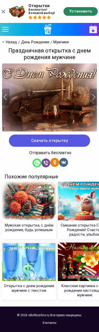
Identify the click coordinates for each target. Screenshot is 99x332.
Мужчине (61, 42)
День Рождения (35, 42)
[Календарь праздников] (92, 29)
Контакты (49, 323)
